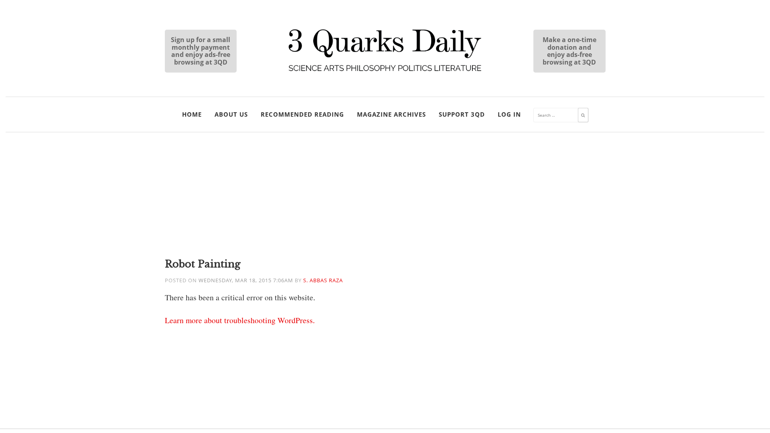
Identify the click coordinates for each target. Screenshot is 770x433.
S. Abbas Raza (323, 280)
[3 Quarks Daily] (385, 72)
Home (192, 114)
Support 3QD (462, 114)
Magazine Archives (391, 114)
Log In (509, 114)
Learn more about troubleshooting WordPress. (240, 320)
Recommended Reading (302, 114)
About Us (231, 114)
